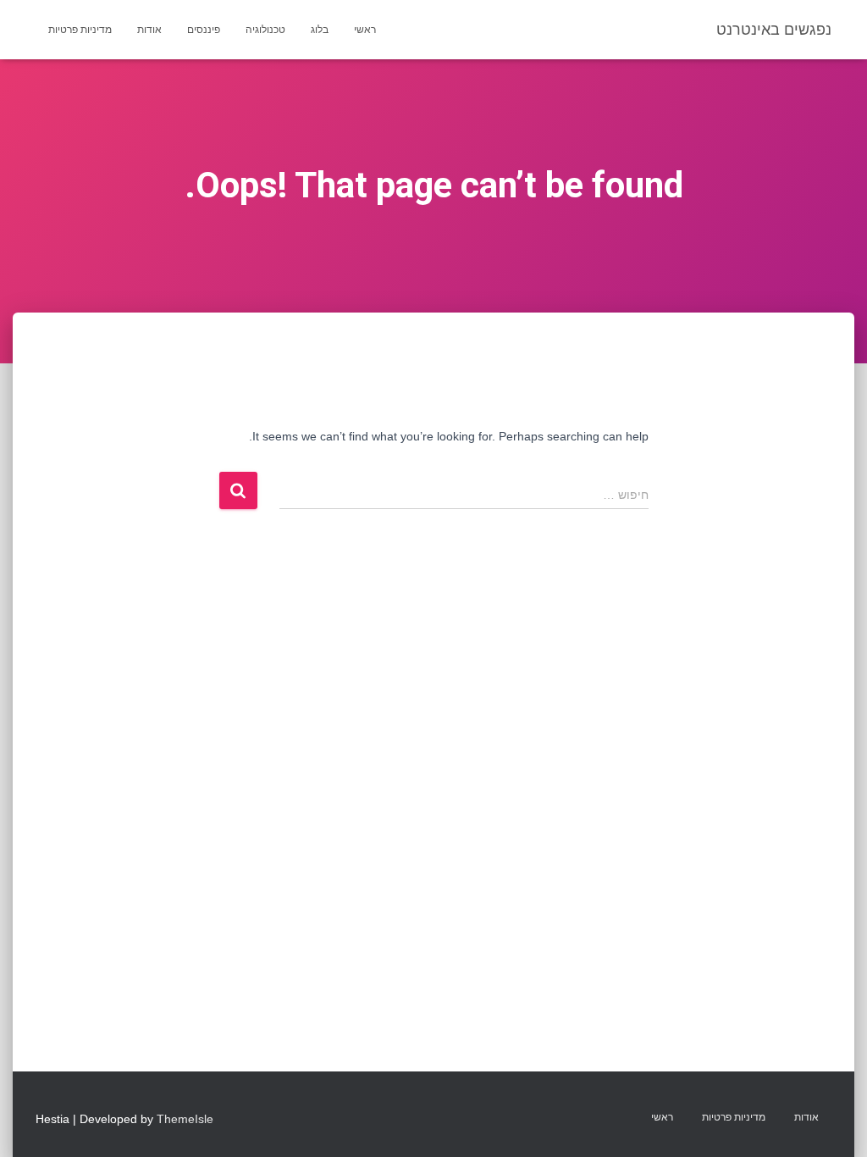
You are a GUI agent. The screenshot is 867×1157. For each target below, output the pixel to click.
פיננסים (203, 30)
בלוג (320, 30)
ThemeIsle (185, 1119)
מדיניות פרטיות (80, 30)
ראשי (365, 30)
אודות (149, 30)
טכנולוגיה (265, 30)
